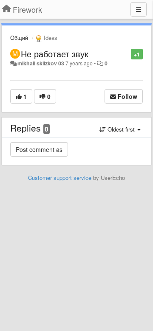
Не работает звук (54, 54)
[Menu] (138, 9)
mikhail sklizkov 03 (40, 63)
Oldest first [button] (121, 129)
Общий (19, 38)
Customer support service (59, 178)
